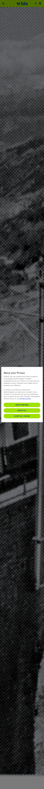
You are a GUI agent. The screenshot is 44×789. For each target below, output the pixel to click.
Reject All (22, 410)
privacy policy (25, 398)
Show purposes (22, 405)
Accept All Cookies (22, 416)
